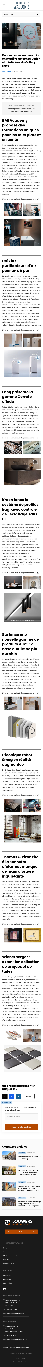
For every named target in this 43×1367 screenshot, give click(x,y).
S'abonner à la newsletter (21, 1127)
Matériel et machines (11, 1256)
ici (38, 199)
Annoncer (7, 1279)
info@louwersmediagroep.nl (16, 1313)
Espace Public (8, 1264)
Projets (6, 1260)
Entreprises (7, 1283)
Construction (8, 1252)
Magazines (7, 1275)
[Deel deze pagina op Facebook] (11, 1096)
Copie (28, 1096)
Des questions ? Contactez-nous (20, 1232)
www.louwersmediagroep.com (17, 1347)
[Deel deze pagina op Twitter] (5, 1096)
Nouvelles (6, 71)
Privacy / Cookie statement (21, 1362)
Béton (5, 1248)
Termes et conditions (21, 1358)
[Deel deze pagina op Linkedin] (18, 1096)
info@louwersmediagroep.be (16, 1339)
